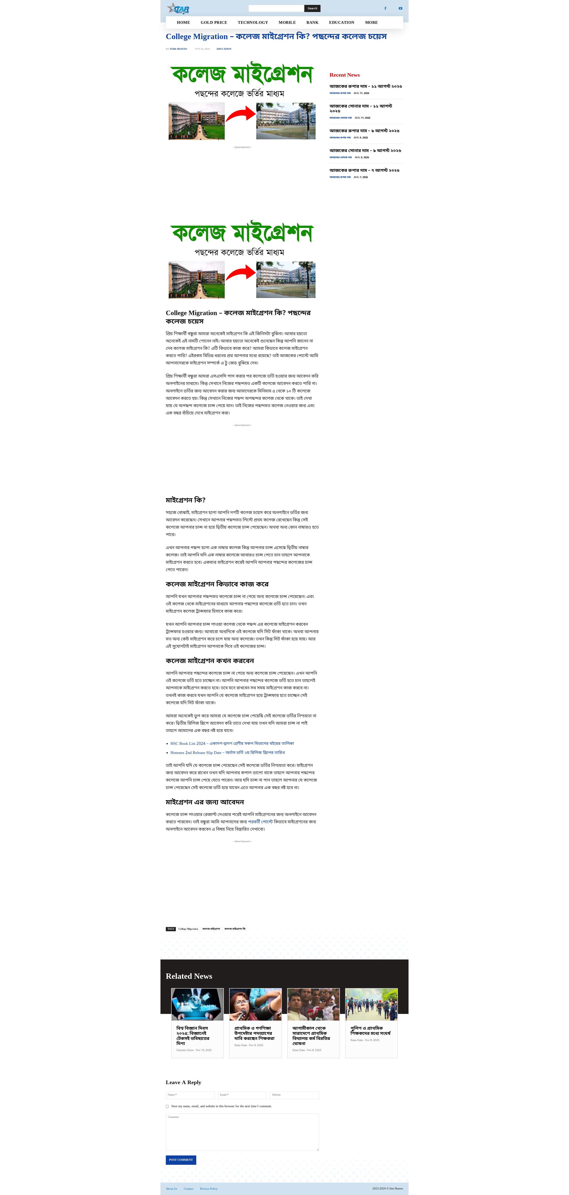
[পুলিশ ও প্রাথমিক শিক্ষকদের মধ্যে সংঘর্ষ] (371, 1005)
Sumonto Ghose (185, 1050)
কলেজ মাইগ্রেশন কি (234, 929)
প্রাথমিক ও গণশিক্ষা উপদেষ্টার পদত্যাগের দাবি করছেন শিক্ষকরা (254, 1034)
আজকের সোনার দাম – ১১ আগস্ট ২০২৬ (361, 109)
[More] (314, 915)
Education (224, 49)
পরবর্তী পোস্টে (260, 822)
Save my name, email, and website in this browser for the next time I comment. (221, 1106)
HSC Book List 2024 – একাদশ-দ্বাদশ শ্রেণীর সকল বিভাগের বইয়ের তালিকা (232, 743)
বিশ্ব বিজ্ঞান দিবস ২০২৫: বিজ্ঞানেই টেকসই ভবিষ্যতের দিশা (192, 1036)
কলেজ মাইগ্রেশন (211, 929)
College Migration (188, 929)
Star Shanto (178, 49)
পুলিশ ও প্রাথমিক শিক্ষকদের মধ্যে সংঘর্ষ (371, 1031)
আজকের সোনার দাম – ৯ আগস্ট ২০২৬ (365, 151)
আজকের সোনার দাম (341, 118)
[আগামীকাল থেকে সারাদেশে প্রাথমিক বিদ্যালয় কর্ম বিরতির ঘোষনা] (313, 1005)
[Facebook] (385, 8)
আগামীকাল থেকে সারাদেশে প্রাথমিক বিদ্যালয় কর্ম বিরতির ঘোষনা (311, 1036)
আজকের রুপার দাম (340, 93)
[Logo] (202, 8)
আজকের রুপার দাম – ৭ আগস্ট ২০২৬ (364, 171)
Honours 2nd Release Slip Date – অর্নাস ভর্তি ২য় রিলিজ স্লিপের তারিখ (227, 752)
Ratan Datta (240, 1045)
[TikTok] (393, 8)
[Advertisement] (242, 181)
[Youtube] (400, 8)
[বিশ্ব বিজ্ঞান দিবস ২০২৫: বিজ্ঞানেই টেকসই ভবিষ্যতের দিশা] (197, 1005)
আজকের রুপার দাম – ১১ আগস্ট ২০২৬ (366, 87)
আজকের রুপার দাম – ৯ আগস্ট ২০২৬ (364, 131)
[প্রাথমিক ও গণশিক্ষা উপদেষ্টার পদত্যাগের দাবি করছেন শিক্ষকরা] (255, 1005)
